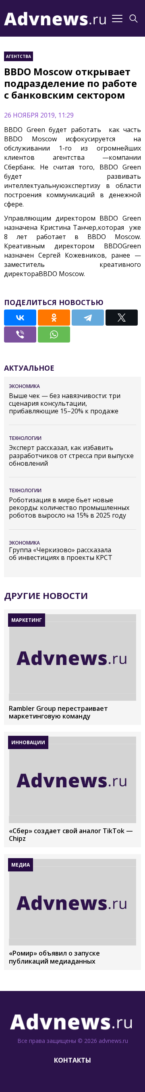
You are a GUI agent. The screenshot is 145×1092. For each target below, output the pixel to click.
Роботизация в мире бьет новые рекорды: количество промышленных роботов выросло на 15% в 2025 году (69, 508)
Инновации (28, 742)
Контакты (72, 1060)
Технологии (25, 438)
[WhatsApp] (54, 334)
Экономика (24, 386)
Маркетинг (26, 620)
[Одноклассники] (54, 318)
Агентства (18, 56)
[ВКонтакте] (20, 318)
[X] (122, 318)
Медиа (20, 864)
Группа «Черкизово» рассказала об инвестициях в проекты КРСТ (60, 553)
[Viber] (20, 334)
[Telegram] (88, 318)
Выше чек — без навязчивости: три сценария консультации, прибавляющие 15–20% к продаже (64, 403)
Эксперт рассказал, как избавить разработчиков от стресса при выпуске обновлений (71, 455)
